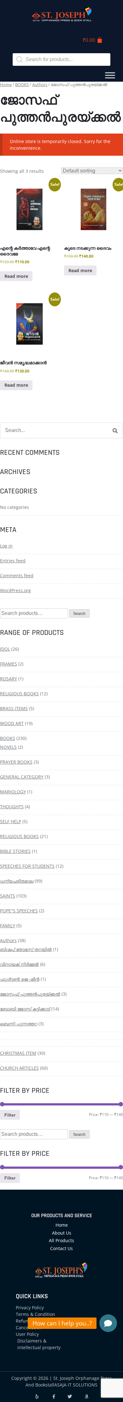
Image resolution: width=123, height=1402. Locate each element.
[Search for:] (61, 430)
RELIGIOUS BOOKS (19, 694)
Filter (9, 1114)
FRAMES (8, 664)
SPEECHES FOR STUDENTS (27, 866)
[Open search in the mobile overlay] (61, 59)
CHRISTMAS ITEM (18, 1053)
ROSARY (8, 679)
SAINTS (7, 896)
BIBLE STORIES (15, 851)
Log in (6, 546)
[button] (108, 1323)
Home (6, 84)
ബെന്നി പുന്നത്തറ (18, 1024)
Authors (39, 84)
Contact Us (61, 1248)
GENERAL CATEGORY (22, 777)
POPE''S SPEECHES (19, 911)
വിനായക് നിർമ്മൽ (19, 964)
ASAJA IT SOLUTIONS (75, 1385)
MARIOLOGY (13, 792)
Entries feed (13, 561)
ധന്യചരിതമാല (16, 881)
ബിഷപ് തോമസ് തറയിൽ (26, 949)
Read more (16, 276)
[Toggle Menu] (110, 75)
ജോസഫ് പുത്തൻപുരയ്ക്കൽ (30, 994)
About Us (61, 1233)
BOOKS (22, 84)
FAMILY (7, 926)
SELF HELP (10, 821)
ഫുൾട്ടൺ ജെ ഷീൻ (19, 979)
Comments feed (16, 576)
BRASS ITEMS (14, 708)
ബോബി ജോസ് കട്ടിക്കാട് (25, 1009)
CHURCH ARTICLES (19, 1068)
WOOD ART (12, 723)
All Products (61, 1240)
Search (79, 613)
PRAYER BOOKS (16, 762)
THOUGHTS (12, 807)
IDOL (5, 649)
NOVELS (8, 747)
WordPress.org (15, 590)
